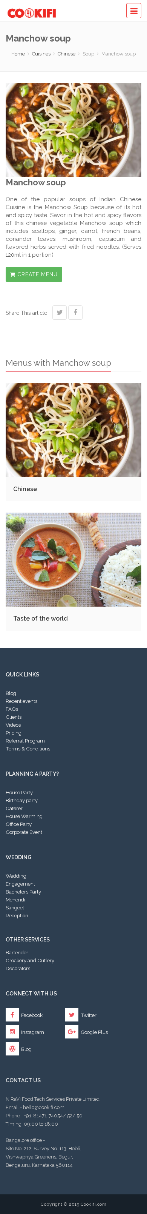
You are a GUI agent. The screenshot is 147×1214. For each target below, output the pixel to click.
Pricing (13, 733)
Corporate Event (24, 832)
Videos (13, 725)
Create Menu (36, 274)
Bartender (17, 952)
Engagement (20, 884)
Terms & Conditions (28, 749)
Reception (17, 915)
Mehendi (15, 900)
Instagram (32, 1032)
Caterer (14, 808)
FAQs (12, 709)
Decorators (18, 968)
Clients (13, 717)
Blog (11, 693)
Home (18, 54)
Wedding (16, 876)
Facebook (31, 1015)
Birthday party (22, 800)
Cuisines (41, 54)
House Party (19, 792)
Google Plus (94, 1032)
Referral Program (25, 741)
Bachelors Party (23, 892)
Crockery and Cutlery (30, 960)
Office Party (19, 824)
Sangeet (15, 907)
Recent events (21, 701)
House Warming (24, 816)
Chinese (66, 54)
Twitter (88, 1015)
